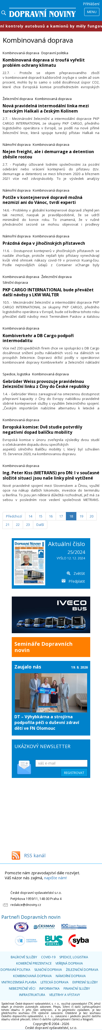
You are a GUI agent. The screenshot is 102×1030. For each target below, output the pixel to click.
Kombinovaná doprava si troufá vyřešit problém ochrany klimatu (44, 62)
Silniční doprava (15, 282)
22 (18, 524)
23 (28, 524)
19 (81, 516)
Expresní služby (85, 982)
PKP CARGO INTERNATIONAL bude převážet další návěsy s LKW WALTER (48, 292)
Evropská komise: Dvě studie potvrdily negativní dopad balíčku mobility (42, 429)
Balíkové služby (24, 957)
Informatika (49, 988)
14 (30, 516)
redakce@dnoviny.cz (25, 905)
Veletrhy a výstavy (64, 995)
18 (71, 516)
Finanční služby (77, 988)
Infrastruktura (32, 995)
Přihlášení (91, 3)
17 (61, 516)
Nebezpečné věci (22, 988)
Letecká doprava (55, 982)
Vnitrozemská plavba (19, 982)
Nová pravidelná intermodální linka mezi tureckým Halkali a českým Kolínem (46, 108)
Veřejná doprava (69, 963)
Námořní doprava (17, 144)
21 (7, 524)
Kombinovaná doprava (21, 53)
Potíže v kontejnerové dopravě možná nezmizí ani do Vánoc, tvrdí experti (42, 199)
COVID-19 (48, 957)
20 (91, 516)
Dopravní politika (54, 53)
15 (40, 516)
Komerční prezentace (34, 963)
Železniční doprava (18, 98)
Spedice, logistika (16, 374)
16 (51, 516)
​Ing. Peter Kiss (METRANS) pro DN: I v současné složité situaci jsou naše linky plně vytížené (51, 475)
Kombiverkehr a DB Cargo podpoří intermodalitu (38, 338)
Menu (92, 11)
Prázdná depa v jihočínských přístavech (44, 243)
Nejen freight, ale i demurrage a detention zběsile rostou (48, 154)
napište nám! (55, 877)
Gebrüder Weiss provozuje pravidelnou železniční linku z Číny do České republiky (46, 383)
